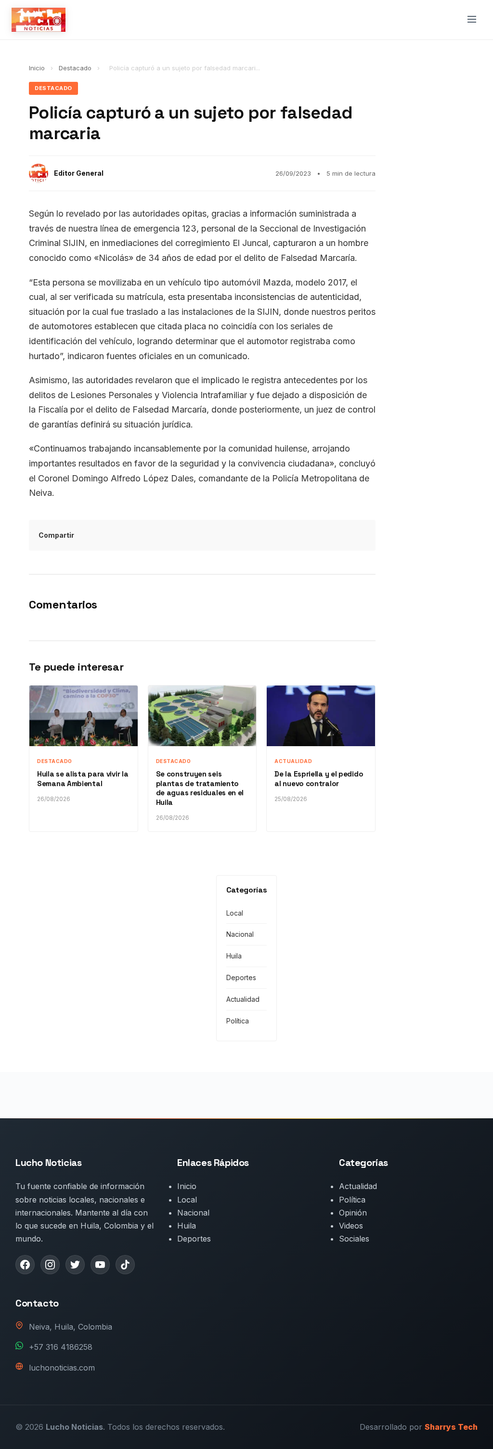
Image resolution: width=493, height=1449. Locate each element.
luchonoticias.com (62, 1367)
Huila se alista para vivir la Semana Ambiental (82, 778)
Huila (234, 956)
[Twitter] (75, 1264)
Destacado (76, 68)
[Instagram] (50, 1264)
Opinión (353, 1212)
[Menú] (471, 20)
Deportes (241, 977)
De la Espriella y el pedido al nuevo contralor (318, 778)
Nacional (240, 934)
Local (234, 913)
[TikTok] (125, 1264)
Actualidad (242, 999)
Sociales (354, 1238)
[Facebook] (25, 1264)
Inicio (37, 68)
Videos (351, 1225)
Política (237, 1021)
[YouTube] (100, 1264)
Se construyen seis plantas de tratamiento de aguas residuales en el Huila (200, 788)
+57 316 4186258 (60, 1347)
